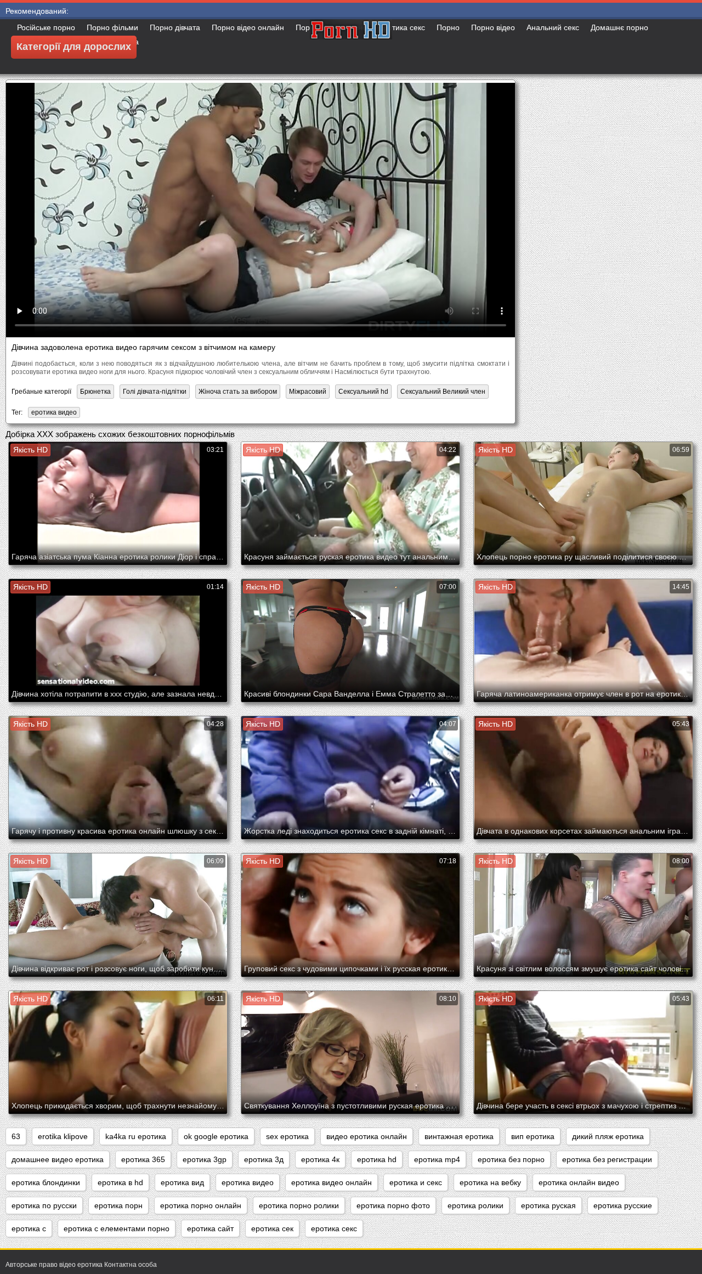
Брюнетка (95, 391)
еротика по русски (44, 1205)
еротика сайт (210, 1228)
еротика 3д (264, 1159)
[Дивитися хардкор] (351, 46)
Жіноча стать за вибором (238, 391)
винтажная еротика (459, 1136)
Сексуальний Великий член (442, 391)
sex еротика (287, 1136)
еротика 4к (320, 1159)
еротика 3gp (205, 1159)
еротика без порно (511, 1159)
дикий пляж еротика (608, 1136)
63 (16, 1136)
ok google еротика (216, 1136)
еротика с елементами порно (116, 1228)
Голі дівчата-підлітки (154, 391)
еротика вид (182, 1182)
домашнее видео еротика (58, 1159)
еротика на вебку (490, 1182)
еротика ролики (475, 1205)
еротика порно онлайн (200, 1205)
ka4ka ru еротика (135, 1136)
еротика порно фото (393, 1205)
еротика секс (334, 1228)
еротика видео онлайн (331, 1182)
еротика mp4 (437, 1159)
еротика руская (548, 1205)
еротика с (29, 1228)
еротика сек (272, 1228)
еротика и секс (415, 1182)
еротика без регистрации (607, 1159)
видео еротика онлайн (366, 1136)
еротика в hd (120, 1182)
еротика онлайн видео (579, 1182)
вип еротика (532, 1136)
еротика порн (118, 1205)
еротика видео (54, 412)
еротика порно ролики (299, 1205)
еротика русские (622, 1205)
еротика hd (377, 1159)
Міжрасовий (307, 391)
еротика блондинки (46, 1182)
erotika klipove (63, 1136)
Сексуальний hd (363, 391)
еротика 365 (143, 1159)
